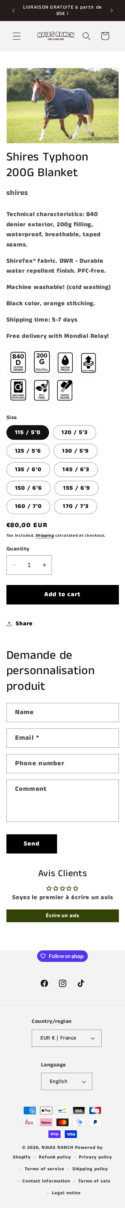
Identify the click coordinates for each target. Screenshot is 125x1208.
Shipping (45, 536)
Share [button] (24, 624)
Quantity (17, 549)
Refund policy (55, 1157)
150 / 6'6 (28, 488)
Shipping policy (90, 1169)
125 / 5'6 (28, 451)
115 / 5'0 (28, 432)
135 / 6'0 (28, 469)
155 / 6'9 (76, 488)
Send (31, 843)
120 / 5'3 (75, 432)
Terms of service (44, 1169)
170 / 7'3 (75, 506)
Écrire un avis (62, 915)
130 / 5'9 (75, 451)
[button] (16, 36)
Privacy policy (95, 1157)
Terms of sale (94, 1181)
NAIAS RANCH (58, 1147)
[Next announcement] (112, 11)
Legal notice (66, 1193)
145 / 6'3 (76, 469)
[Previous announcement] (13, 11)
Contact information (46, 1181)
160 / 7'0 (28, 506)
